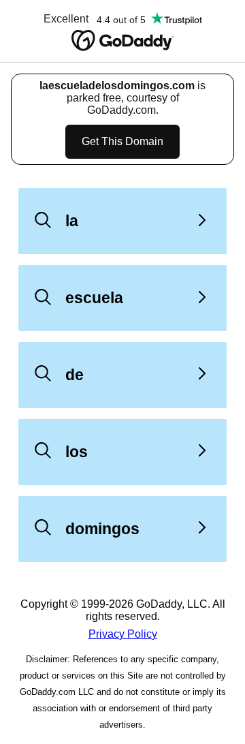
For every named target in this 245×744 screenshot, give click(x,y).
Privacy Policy (122, 634)
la (71, 221)
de (74, 375)
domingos (102, 529)
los (76, 452)
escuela (94, 298)
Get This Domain (122, 141)
